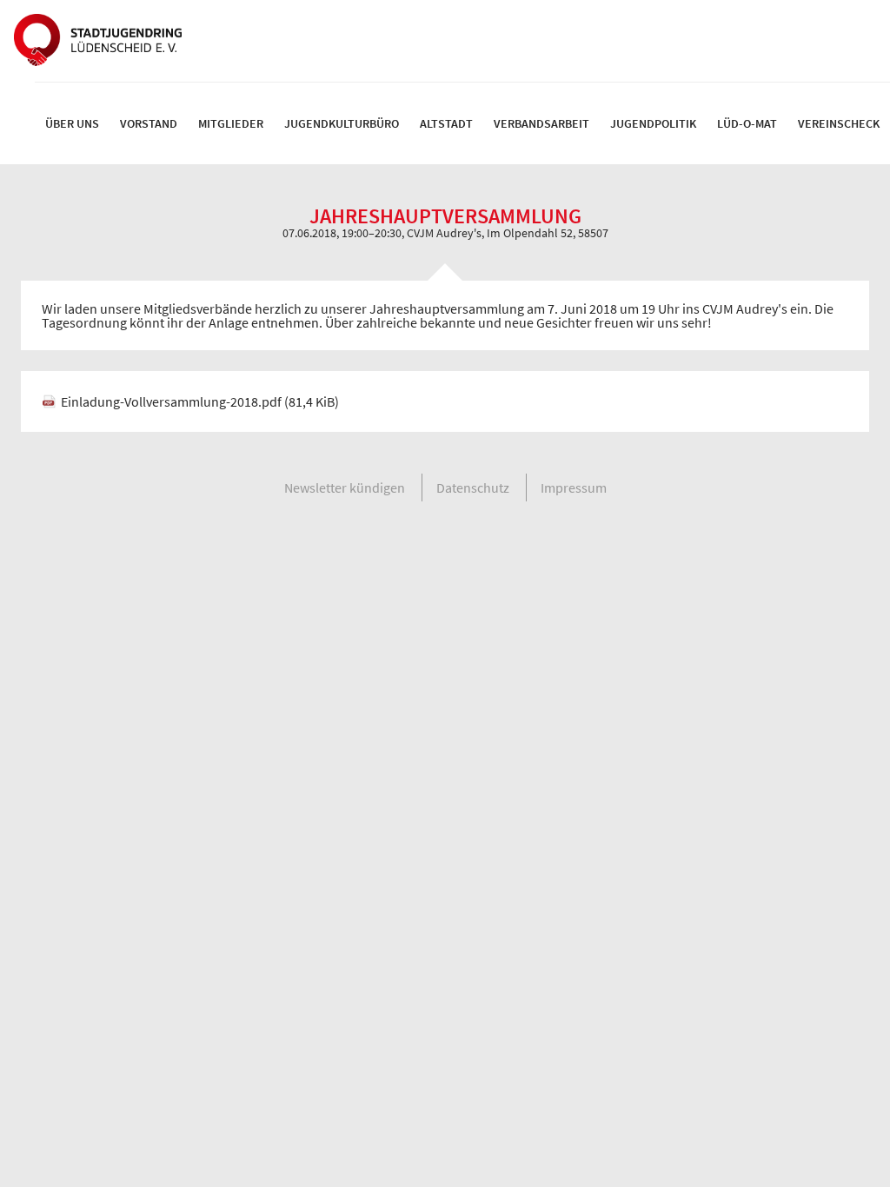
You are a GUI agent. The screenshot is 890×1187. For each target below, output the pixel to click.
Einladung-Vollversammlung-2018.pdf (200, 401)
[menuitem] (72, 123)
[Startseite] (98, 41)
